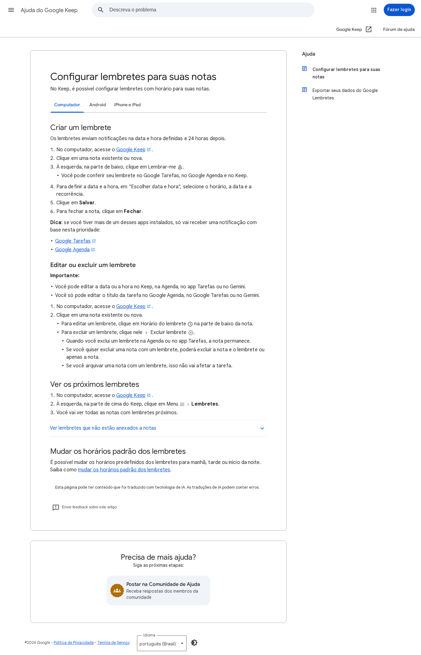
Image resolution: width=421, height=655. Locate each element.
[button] (11, 9)
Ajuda (308, 54)
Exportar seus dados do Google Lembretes (345, 94)
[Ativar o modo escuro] (194, 642)
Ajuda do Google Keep (49, 10)
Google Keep (130, 150)
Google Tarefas (73, 241)
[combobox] (211, 10)
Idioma (149, 635)
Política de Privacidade (74, 642)
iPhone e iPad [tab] (127, 104)
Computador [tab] (67, 104)
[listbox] (162, 643)
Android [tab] (97, 104)
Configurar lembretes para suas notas (346, 73)
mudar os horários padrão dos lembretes (124, 470)
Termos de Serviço (113, 642)
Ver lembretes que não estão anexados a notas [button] (103, 428)
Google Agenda (72, 250)
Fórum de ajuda (399, 29)
